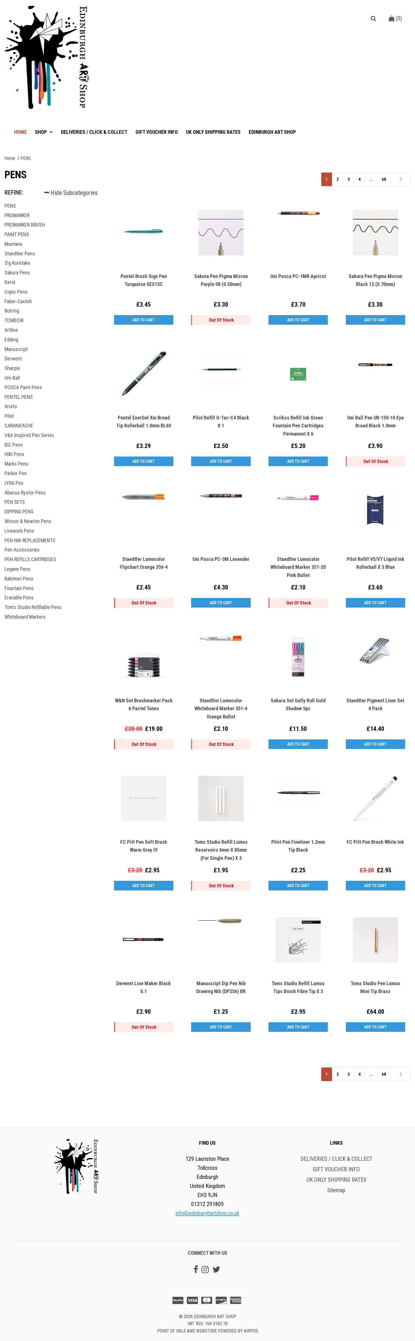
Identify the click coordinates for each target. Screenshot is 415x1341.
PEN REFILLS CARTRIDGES (30, 559)
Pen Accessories (22, 550)
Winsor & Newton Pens (28, 521)
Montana (13, 244)
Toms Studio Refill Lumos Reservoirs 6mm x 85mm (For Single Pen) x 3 (221, 850)
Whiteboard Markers (25, 617)
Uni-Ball (12, 378)
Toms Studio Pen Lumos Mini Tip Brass (375, 987)
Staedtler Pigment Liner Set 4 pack (375, 705)
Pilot (9, 416)
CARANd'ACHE (19, 426)
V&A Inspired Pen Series (29, 435)
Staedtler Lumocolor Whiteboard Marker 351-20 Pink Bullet (298, 567)
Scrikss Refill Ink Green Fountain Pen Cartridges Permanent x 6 (298, 426)
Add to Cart (143, 320)
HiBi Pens (14, 454)
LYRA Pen (14, 483)
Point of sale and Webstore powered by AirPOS (207, 1331)
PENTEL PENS (19, 397)
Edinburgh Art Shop (272, 132)
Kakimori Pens (19, 579)
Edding (11, 340)
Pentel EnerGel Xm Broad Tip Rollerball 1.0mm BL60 (143, 422)
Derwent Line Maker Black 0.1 (143, 987)
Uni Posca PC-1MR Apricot (298, 276)
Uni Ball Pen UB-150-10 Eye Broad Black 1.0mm (375, 422)
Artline (11, 330)
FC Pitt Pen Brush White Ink (375, 842)
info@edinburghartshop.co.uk (207, 1213)
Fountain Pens (19, 588)
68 (384, 179)
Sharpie (12, 368)
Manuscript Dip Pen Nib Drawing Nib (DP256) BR (221, 987)
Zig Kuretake (17, 263)
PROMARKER (17, 215)
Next (393, 179)
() (398, 18)
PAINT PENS (17, 234)
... (371, 179)
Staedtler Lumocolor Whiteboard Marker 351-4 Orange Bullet (221, 709)
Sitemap (336, 1190)
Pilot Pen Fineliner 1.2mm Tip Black (298, 846)
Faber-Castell (18, 301)
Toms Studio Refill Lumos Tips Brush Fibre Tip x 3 (298, 987)
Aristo (11, 406)
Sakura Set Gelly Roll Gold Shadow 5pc (298, 705)
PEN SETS (15, 502)
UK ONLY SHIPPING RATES (213, 132)
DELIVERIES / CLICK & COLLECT (94, 132)
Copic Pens (16, 292)
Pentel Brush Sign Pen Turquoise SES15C (144, 280)
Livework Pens (19, 531)
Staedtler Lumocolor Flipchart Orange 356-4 (144, 563)
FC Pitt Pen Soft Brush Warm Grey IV (143, 846)
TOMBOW (14, 320)
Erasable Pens (19, 597)
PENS (10, 206)
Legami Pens (17, 569)
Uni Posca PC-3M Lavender (221, 559)
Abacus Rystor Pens (25, 493)
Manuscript (16, 349)
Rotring (12, 311)
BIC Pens (14, 445)
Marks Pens (17, 464)
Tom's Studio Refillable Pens (33, 607)
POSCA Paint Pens (23, 387)
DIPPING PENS (19, 512)
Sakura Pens (17, 272)
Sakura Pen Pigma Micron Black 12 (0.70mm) (375, 280)
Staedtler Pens (20, 254)
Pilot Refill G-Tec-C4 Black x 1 (221, 422)
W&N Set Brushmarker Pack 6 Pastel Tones (143, 705)
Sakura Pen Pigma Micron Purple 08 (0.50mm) (221, 280)
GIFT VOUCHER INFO (157, 132)
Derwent (13, 358)
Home (20, 132)
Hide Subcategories (73, 192)
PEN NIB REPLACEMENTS (30, 540)
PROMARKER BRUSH (25, 225)
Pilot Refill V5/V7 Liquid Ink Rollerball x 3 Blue (375, 563)
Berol (10, 282)
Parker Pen (16, 473)
